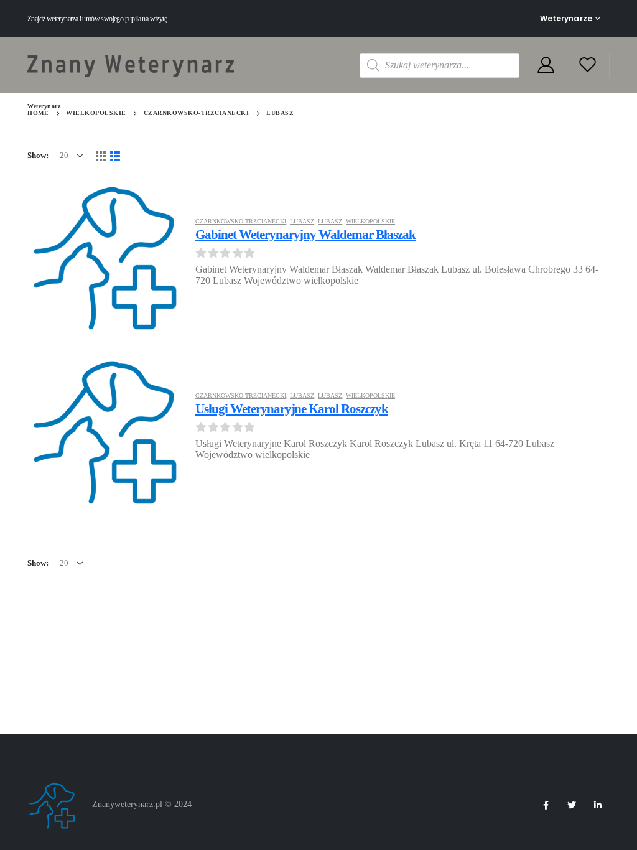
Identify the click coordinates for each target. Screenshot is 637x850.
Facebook (545, 805)
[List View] (115, 155)
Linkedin (597, 805)
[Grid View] (100, 155)
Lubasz (302, 221)
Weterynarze (566, 18)
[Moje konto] (545, 65)
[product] (105, 256)
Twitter (571, 805)
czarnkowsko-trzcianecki (240, 221)
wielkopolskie (370, 221)
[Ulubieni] (588, 65)
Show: (38, 155)
